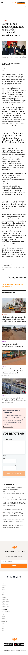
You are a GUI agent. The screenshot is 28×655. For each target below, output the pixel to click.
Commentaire (7, 439)
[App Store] (8, 644)
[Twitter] (11, 577)
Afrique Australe (5, 606)
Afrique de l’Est (5, 604)
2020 (3, 626)
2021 (2, 625)
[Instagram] (20, 577)
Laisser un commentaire (14, 473)
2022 (3, 623)
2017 (2, 632)
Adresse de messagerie (10, 465)
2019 (3, 628)
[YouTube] (14, 577)
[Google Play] (19, 644)
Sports (3, 594)
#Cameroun (19, 284)
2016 (3, 633)
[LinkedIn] (17, 577)
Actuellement (4, 7)
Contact (3, 616)
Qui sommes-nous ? (6, 611)
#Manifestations (7, 286)
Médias (3, 592)
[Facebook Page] (8, 577)
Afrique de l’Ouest (5, 601)
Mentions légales (5, 614)
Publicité (3, 618)
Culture (3, 591)
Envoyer (14, 565)
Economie (18, 7)
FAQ (2, 613)
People (3, 589)
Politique (12, 7)
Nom (4, 458)
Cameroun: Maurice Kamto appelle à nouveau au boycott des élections (14, 205)
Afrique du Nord (5, 599)
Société (25, 7)
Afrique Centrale (5, 603)
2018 (3, 630)
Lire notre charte (8, 427)
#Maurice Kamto (7, 284)
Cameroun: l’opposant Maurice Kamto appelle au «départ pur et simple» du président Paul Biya (13, 138)
